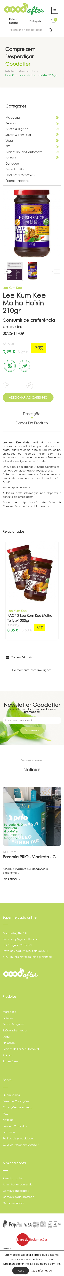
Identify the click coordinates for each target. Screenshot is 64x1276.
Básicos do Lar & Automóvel (24, 152)
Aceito (20, 1270)
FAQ (5, 1113)
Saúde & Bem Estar (18, 135)
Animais (11, 158)
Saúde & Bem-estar (15, 1030)
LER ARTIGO (10, 879)
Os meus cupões (13, 1203)
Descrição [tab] (32, 414)
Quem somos (11, 1095)
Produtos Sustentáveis (20, 175)
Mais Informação (41, 1270)
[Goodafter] (24, 8)
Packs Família (15, 169)
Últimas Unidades (17, 181)
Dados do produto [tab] (32, 423)
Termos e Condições (16, 1101)
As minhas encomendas (18, 1184)
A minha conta (12, 1178)
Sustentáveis (10, 1061)
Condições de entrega (17, 1107)
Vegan (10, 140)
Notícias (8, 1119)
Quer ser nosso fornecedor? (21, 1144)
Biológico (9, 1043)
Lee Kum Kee (12, 287)
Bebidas (11, 123)
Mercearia (13, 117)
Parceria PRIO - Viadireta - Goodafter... (32, 856)
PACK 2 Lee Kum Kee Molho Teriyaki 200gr (29, 618)
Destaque (12, 163)
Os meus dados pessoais (18, 1197)
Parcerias (9, 1132)
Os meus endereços (16, 1190)
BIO (8, 146)
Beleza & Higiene (17, 129)
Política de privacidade (18, 1138)
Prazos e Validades (15, 1126)
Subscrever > (32, 730)
